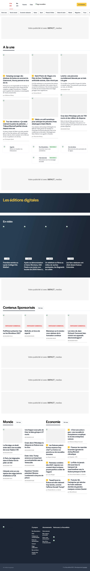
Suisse (35, 12)
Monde (70, 12)
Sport (41, 12)
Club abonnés (46, 531)
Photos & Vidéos (50, 12)
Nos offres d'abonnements (46, 542)
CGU (33, 533)
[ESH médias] (20, 567)
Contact (34, 543)
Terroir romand (13, 12)
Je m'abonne (81, 4)
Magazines (77, 12)
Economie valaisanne (25, 12)
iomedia (85, 567)
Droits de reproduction (35, 540)
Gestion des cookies (35, 553)
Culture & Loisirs (61, 12)
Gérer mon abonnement (45, 538)
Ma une (17, 4)
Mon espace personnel (45, 534)
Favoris (24, 4)
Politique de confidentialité (35, 536)
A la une (10, 4)
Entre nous (4, 12)
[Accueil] (16, 527)
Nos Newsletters (36, 531)
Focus (84, 12)
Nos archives (35, 550)
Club (31, 4)
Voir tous (40, 308)
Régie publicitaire (35, 546)
